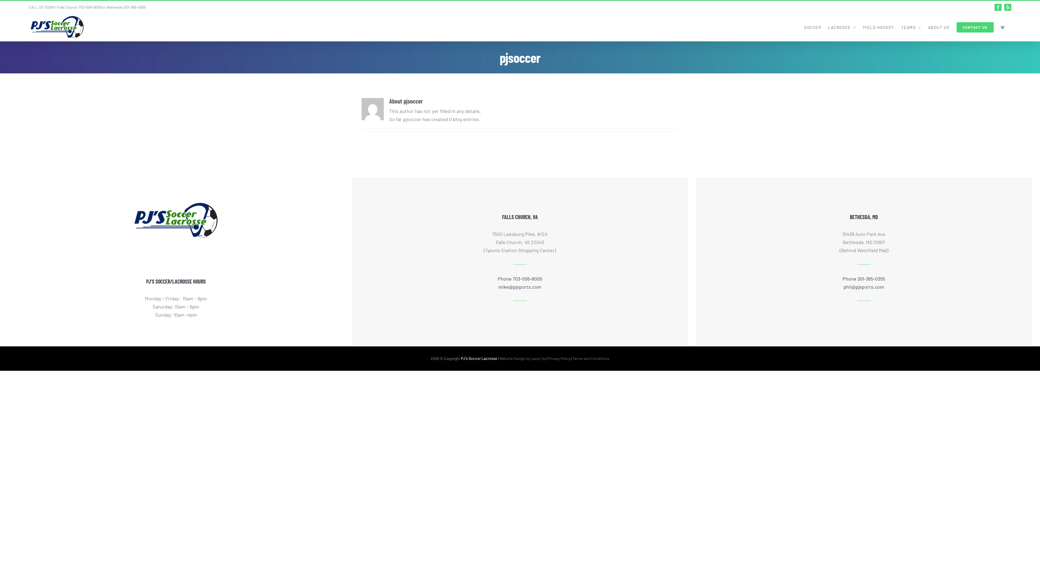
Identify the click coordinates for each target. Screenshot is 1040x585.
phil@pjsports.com (864, 287)
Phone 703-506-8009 (520, 279)
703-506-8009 (90, 7)
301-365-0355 (134, 7)
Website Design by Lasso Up (522, 358)
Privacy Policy (559, 358)
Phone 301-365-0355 (864, 279)
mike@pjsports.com (519, 287)
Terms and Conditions (591, 358)
